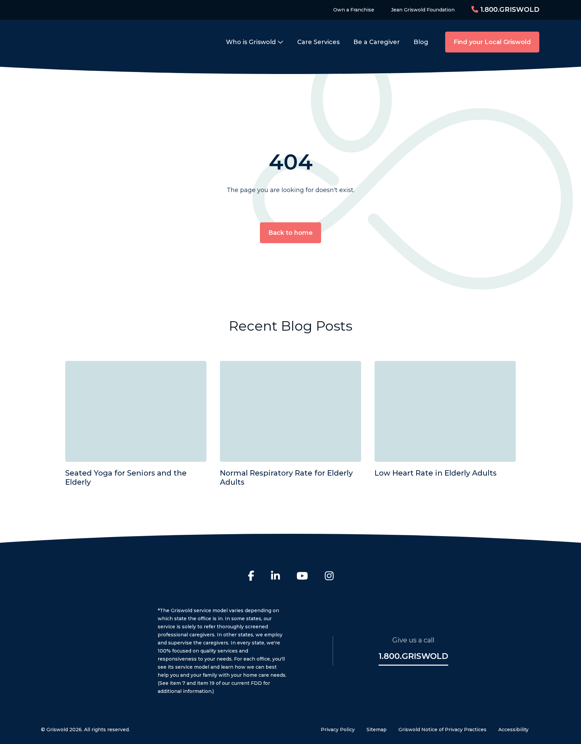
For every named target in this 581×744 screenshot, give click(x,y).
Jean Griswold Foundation (423, 10)
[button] (256, 42)
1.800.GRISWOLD (508, 9)
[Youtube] (302, 577)
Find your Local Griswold (492, 42)
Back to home (290, 232)
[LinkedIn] (275, 577)
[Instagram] (329, 577)
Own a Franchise (353, 10)
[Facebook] (251, 577)
